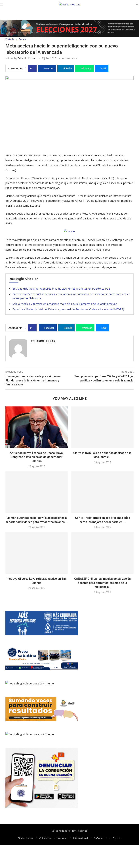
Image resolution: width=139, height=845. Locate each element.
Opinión (117, 838)
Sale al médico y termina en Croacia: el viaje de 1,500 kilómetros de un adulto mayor (64, 304)
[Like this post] (33, 68)
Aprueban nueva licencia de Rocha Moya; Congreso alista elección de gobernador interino (37, 457)
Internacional (80, 838)
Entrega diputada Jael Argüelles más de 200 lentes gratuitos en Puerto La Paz (61, 288)
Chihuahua (45, 838)
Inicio (8, 32)
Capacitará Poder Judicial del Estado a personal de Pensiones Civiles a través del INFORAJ (68, 309)
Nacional (62, 838)
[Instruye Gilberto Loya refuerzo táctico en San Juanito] (36, 553)
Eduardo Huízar (27, 58)
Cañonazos (100, 838)
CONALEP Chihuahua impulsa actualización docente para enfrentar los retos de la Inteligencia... (102, 583)
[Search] (137, 4)
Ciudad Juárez (25, 838)
